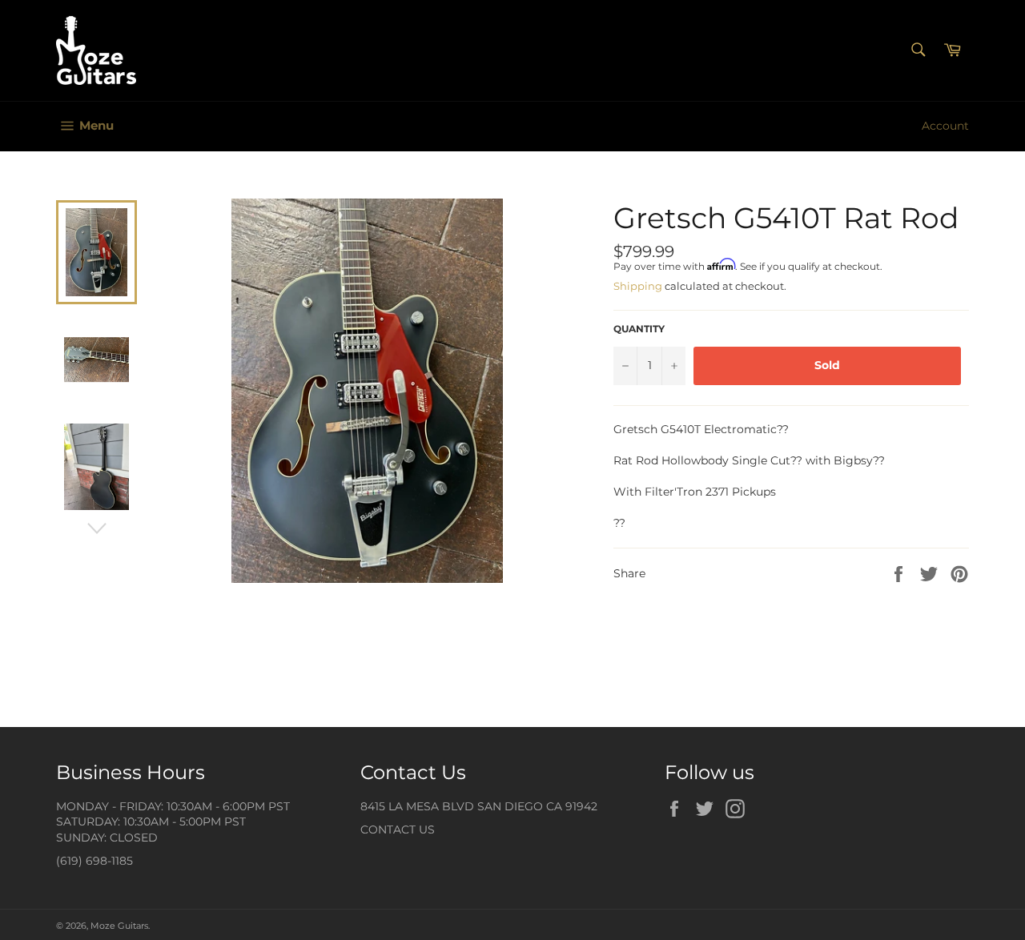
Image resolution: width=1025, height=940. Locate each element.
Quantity (639, 329)
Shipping (637, 285)
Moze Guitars (119, 925)
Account (945, 126)
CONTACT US (397, 829)
